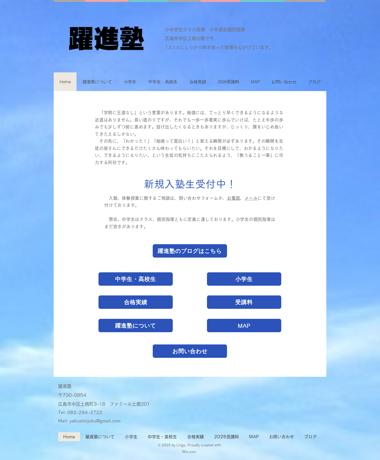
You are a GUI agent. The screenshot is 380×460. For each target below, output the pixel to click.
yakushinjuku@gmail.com (95, 421)
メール (251, 198)
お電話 (233, 198)
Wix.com (189, 451)
